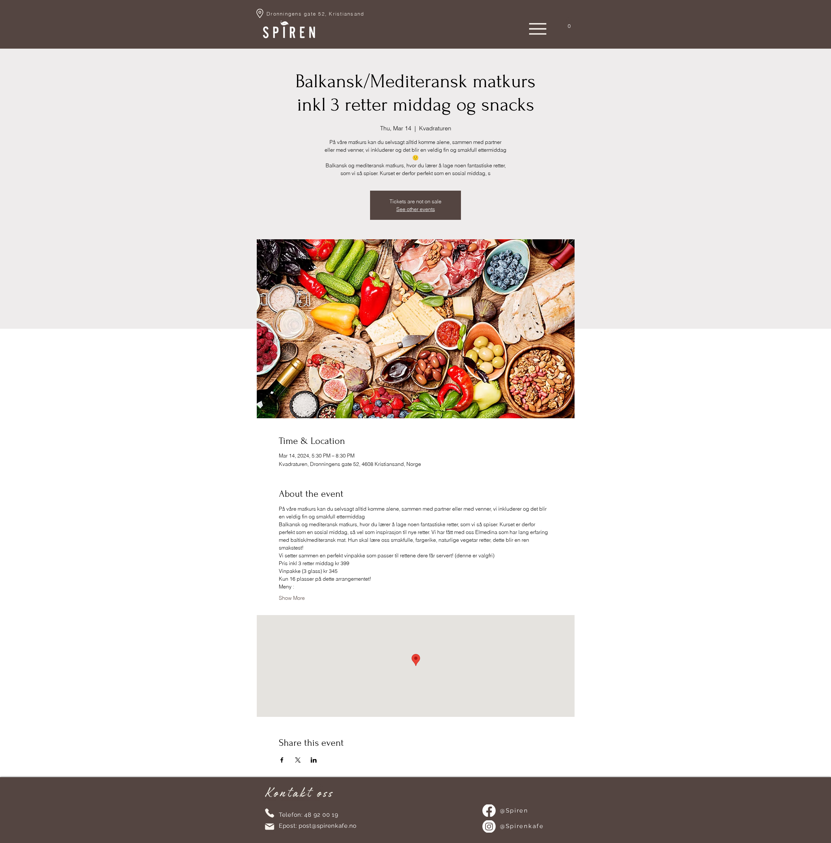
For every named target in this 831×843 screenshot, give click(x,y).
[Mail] (269, 826)
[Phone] (269, 813)
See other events (415, 209)
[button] (569, 23)
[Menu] (537, 28)
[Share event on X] (298, 760)
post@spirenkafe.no (328, 825)
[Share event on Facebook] (282, 760)
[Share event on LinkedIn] (314, 760)
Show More (292, 598)
